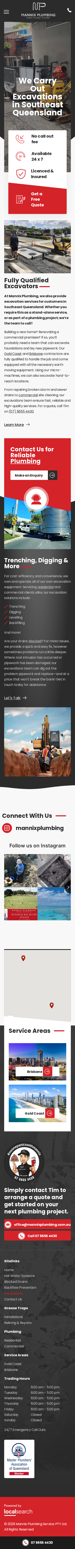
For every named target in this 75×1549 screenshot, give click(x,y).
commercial (28, 395)
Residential (12, 1340)
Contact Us (13, 1299)
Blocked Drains (15, 1281)
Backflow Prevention (20, 1287)
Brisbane (36, 353)
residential (46, 587)
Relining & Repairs (18, 1322)
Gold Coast (13, 353)
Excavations (13, 1293)
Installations (13, 1317)
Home (9, 1270)
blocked (35, 641)
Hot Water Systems (19, 1275)
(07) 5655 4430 (21, 411)
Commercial (14, 1346)
